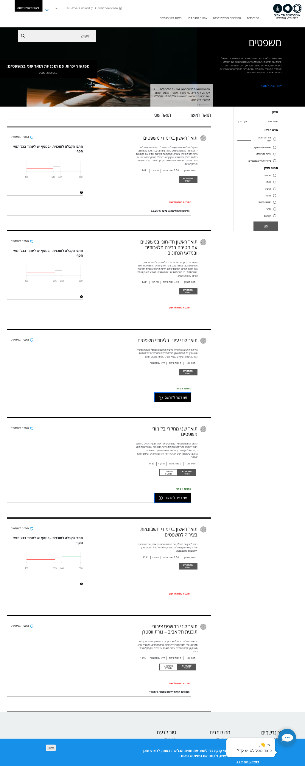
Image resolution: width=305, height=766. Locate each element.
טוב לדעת (166, 732)
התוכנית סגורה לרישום (180, 202)
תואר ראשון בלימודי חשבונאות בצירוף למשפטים (168, 532)
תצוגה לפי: (271, 130)
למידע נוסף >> (247, 762)
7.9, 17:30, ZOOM (48, 72)
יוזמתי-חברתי (265, 202)
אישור (51, 748)
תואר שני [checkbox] (162, 115)
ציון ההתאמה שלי (264, 139)
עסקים (267, 215)
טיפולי (268, 195)
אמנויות (267, 175)
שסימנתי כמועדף (262, 147)
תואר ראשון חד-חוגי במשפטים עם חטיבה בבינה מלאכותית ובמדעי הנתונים (168, 247)
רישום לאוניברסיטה (28, 8)
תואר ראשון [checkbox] (200, 115)
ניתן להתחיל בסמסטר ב (259, 160)
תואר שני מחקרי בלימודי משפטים (174, 431)
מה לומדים (220, 732)
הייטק (268, 188)
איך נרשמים (272, 733)
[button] (287, 738)
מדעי (268, 209)
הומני (268, 181)
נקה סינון (242, 121)
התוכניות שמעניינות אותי (107, 8)
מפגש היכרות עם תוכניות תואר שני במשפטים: (48, 68)
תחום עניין (271, 168)
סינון (275, 112)
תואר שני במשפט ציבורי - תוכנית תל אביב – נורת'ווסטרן (169, 629)
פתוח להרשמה (263, 153)
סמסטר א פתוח (183, 388)
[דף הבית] (287, 11)
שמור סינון (273, 121)
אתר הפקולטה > (270, 86)
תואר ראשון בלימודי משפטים (170, 138)
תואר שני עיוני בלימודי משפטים (167, 340)
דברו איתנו (85, 8)
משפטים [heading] (265, 43)
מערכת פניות (72, 8)
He (56, 8)
